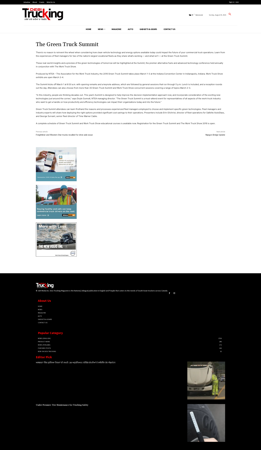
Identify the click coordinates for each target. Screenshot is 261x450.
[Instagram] (174, 293)
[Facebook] (169, 293)
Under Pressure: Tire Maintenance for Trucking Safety (62, 405)
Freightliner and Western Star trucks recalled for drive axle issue (64, 135)
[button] (230, 14)
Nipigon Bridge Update (215, 135)
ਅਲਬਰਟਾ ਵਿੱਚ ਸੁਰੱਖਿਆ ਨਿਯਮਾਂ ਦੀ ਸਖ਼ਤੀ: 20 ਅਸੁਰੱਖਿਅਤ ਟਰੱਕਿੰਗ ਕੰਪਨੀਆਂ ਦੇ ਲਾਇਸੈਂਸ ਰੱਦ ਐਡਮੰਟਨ (75, 362)
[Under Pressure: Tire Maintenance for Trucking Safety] (206, 423)
